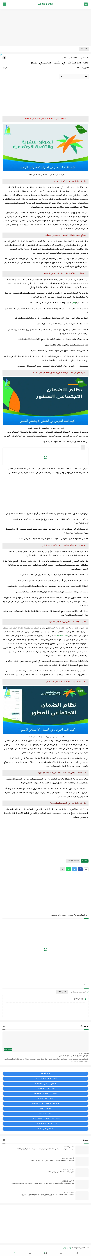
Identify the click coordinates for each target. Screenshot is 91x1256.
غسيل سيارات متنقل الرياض (45, 1079)
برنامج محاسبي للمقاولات (45, 1084)
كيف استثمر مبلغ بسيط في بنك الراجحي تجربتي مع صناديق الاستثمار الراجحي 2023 (45, 1149)
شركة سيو (45, 1074)
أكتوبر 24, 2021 (67, 1170)
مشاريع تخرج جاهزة (45, 1129)
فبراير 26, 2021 (67, 1192)
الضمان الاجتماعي (68, 58)
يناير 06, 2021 (67, 1147)
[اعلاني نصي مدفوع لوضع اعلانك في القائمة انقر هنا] (1, 55)
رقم (74, 303)
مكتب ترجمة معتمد (45, 1099)
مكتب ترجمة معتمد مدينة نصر (45, 1124)
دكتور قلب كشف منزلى (45, 1089)
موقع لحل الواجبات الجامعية (45, 1094)
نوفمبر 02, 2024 (82, 1053)
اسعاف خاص (45, 1109)
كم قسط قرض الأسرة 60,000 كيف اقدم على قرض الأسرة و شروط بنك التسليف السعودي (42, 1183)
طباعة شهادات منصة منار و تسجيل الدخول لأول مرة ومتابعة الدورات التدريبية (47, 1195)
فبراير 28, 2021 (67, 1158)
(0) (3, 68)
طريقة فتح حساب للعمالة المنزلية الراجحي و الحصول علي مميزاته (51, 1160)
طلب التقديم (62, 636)
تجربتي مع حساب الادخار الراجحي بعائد (61, 1172)
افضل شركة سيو (45, 1114)
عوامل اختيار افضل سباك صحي (74, 1056)
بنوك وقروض (45, 4)
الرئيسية (83, 58)
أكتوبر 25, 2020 (67, 1181)
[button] (80, 869)
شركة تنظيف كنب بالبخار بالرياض (45, 1104)
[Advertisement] (45, 27)
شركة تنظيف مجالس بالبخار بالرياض (45, 1119)
